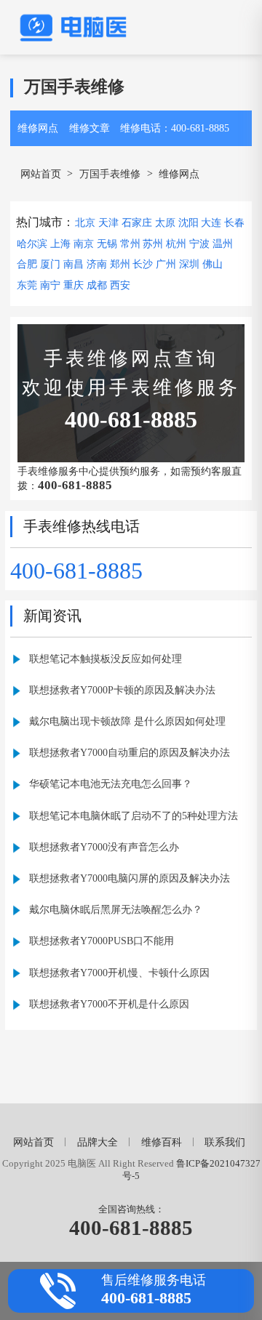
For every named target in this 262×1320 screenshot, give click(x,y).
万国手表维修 (109, 174)
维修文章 (89, 128)
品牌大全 (97, 1142)
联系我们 (225, 1142)
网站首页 (40, 174)
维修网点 (37, 128)
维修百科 (161, 1142)
